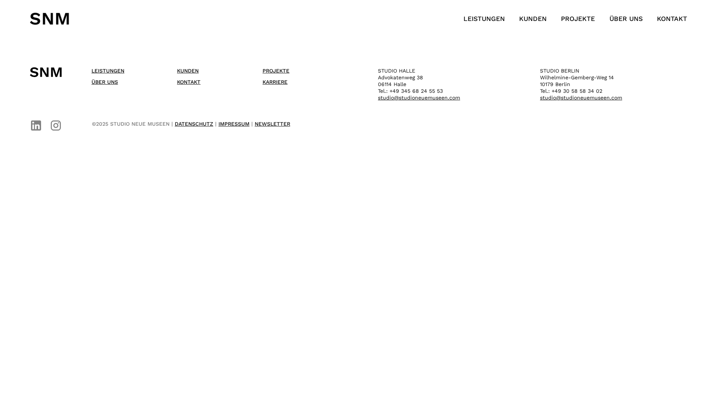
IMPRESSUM (233, 124)
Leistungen (484, 18)
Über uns (626, 18)
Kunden (533, 18)
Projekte (578, 18)
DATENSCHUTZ (194, 124)
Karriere (275, 82)
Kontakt (672, 18)
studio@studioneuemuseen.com (419, 98)
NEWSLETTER (272, 124)
